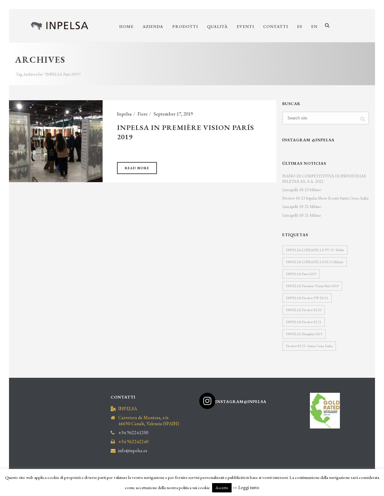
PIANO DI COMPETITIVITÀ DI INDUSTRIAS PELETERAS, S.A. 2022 (324, 178)
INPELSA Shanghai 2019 (304, 334)
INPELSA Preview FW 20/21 (307, 298)
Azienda (152, 26)
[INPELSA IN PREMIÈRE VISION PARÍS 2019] (56, 140)
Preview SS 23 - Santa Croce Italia (309, 346)
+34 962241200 (133, 432)
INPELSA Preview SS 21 (303, 322)
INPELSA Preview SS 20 (303, 310)
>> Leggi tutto (245, 487)
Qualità (217, 26)
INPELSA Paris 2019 (301, 274)
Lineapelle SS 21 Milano (301, 206)
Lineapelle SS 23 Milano (301, 189)
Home (126, 26)
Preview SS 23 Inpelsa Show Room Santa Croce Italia (325, 198)
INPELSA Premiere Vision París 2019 (312, 286)
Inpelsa (124, 113)
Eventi (245, 26)
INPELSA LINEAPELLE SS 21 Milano (314, 262)
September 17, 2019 (173, 113)
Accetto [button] (222, 487)
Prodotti (185, 26)
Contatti (275, 26)
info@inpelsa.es (132, 450)
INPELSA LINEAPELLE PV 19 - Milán (315, 250)
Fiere (143, 113)
